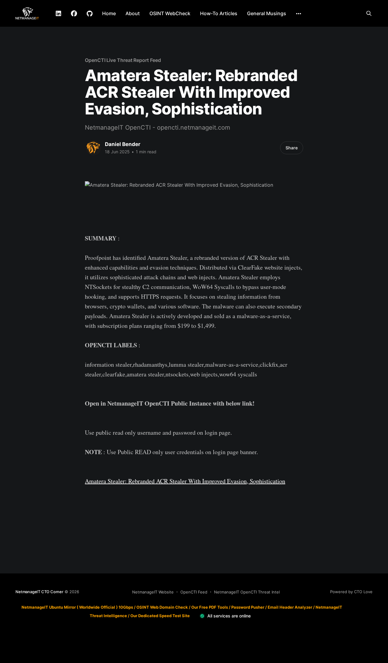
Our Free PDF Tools (209, 607)
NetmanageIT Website (153, 592)
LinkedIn (58, 13)
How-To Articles (218, 13)
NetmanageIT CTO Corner (39, 591)
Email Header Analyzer (290, 607)
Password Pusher (247, 607)
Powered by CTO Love (351, 591)
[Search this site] (369, 13)
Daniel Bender (122, 144)
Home (109, 13)
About (132, 13)
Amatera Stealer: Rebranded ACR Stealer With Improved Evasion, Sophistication (185, 481)
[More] (298, 13)
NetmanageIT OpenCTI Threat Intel (247, 592)
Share (292, 147)
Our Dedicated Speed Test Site (160, 615)
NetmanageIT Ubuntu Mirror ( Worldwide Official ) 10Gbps (77, 607)
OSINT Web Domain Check (162, 607)
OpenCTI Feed (193, 592)
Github (89, 13)
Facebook (74, 13)
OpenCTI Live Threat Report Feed (123, 60)
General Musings (266, 13)
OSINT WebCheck (169, 13)
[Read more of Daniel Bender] (93, 147)
